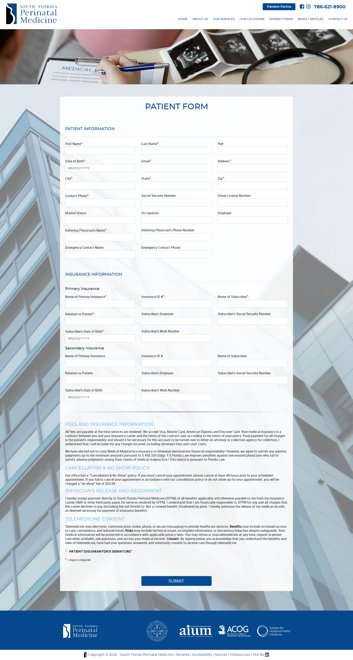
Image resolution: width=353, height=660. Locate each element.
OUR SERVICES (224, 19)
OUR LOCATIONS (252, 19)
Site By (259, 654)
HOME (183, 19)
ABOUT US (200, 19)
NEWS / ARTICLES (311, 19)
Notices (221, 654)
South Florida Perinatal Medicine (146, 654)
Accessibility (202, 654)
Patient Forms (279, 6)
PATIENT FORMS (281, 19)
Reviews (182, 654)
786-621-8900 (329, 7)
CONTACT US (337, 19)
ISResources (240, 654)
